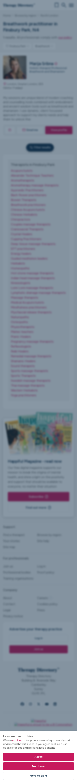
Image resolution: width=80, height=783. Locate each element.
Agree (39, 756)
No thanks (38, 766)
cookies (17, 740)
